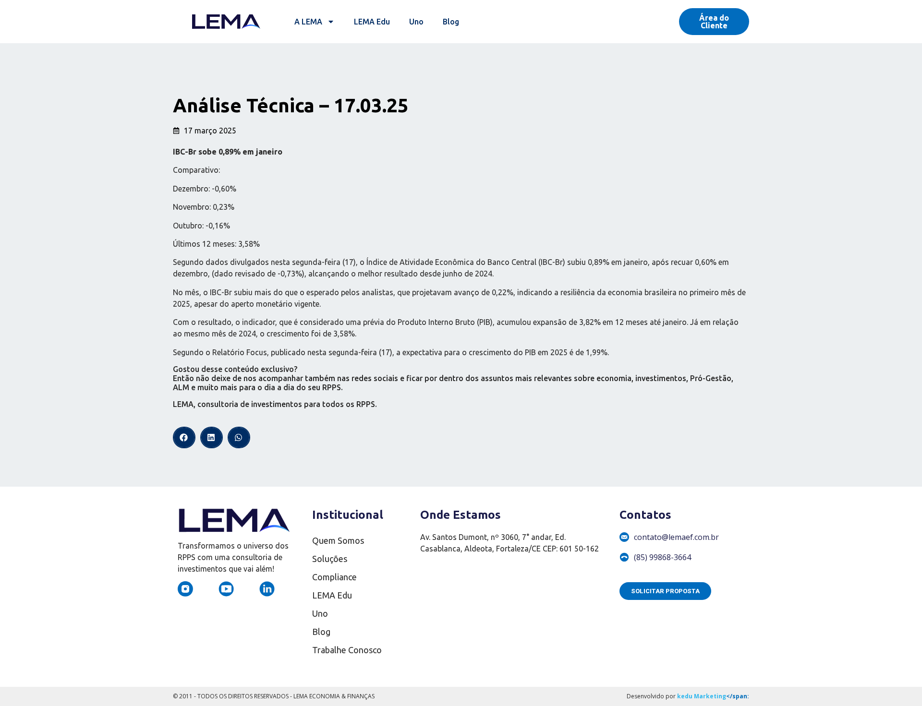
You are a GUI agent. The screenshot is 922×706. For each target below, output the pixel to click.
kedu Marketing (701, 696)
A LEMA (308, 21)
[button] (184, 437)
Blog (451, 21)
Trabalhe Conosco (347, 650)
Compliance (334, 577)
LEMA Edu (372, 21)
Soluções (329, 558)
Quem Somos (338, 540)
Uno (416, 21)
